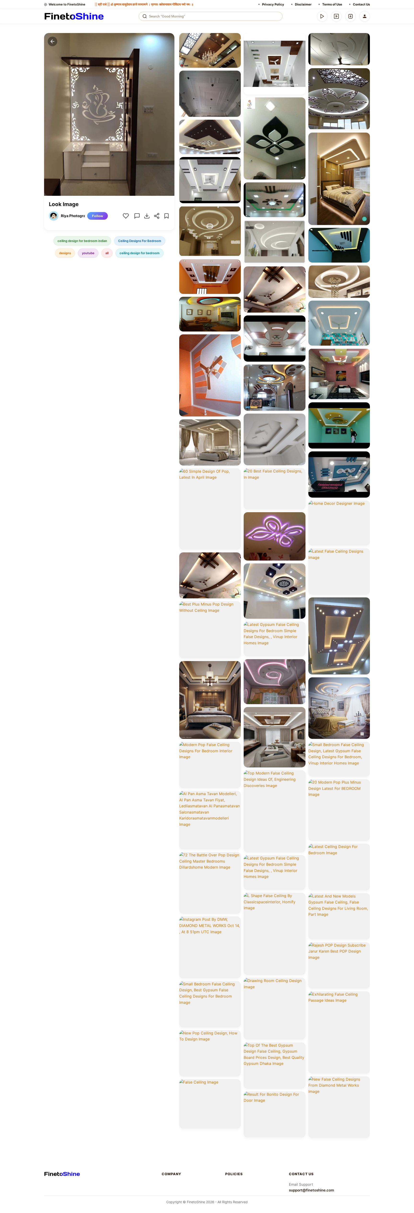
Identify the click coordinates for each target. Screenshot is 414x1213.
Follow (97, 216)
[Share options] (235, 38)
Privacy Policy (273, 4)
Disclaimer (303, 4)
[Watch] (336, 16)
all (107, 253)
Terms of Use (332, 4)
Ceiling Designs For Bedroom (139, 241)
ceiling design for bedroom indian (82, 241)
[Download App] (322, 16)
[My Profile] (364, 16)
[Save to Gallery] (235, 47)
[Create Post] (350, 16)
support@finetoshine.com (311, 1190)
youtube (88, 253)
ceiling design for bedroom (140, 253)
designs (65, 253)
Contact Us (361, 4)
